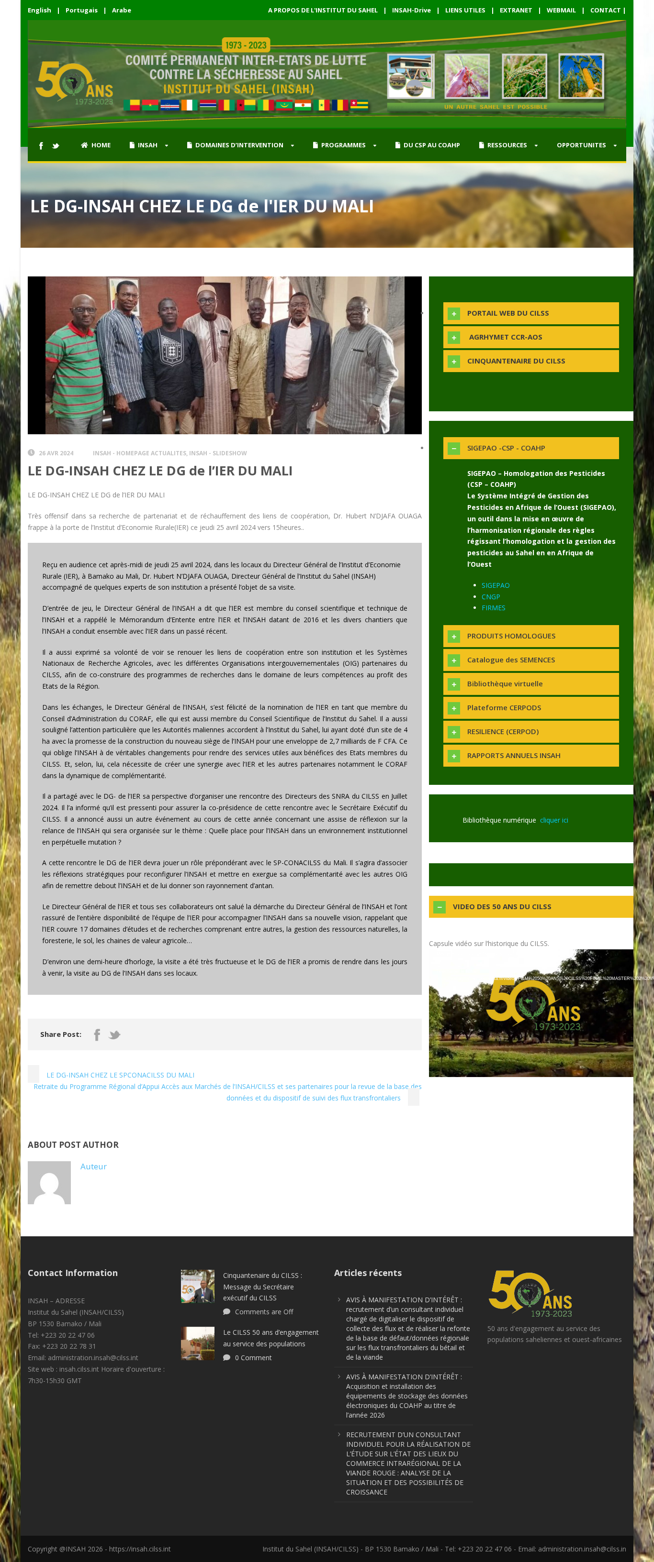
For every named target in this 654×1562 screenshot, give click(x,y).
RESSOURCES (507, 145)
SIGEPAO (496, 585)
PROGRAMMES (343, 145)
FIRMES (494, 607)
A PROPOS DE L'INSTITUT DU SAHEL (323, 10)
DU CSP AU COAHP (432, 145)
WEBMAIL (561, 10)
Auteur (93, 1166)
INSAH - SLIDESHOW (218, 453)
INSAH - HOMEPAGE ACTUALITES (139, 453)
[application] (531, 1006)
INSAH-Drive (411, 10)
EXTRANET (516, 10)
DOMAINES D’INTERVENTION (239, 145)
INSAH (148, 145)
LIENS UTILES (465, 10)
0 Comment (253, 1357)
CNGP (491, 596)
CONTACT (605, 10)
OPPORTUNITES (581, 145)
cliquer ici (554, 820)
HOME (101, 145)
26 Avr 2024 (56, 453)
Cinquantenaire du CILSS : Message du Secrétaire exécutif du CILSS (262, 1287)
